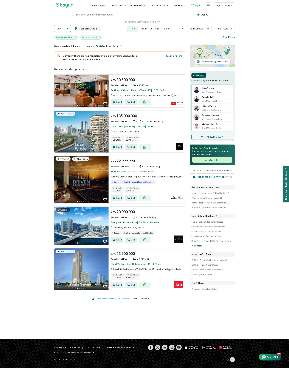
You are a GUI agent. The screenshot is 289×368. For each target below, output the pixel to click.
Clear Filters (228, 37)
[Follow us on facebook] (150, 347)
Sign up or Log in (224, 5)
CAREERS (75, 347)
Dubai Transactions (159, 5)
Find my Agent (99, 5)
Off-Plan (154, 28)
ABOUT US (60, 347)
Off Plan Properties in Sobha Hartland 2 (209, 260)
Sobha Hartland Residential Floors (207, 222)
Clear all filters (174, 55)
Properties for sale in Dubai (204, 289)
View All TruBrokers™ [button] (212, 136)
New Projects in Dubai (201, 274)
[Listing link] (120, 91)
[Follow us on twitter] (157, 347)
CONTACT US (92, 347)
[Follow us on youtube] (179, 347)
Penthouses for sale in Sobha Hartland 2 (210, 203)
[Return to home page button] (63, 5)
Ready (144, 28)
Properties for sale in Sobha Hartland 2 (209, 207)
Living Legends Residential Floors (207, 236)
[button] (62, 28)
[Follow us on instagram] (172, 347)
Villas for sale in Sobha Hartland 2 (206, 198)
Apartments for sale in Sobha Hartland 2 (210, 193)
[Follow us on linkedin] (165, 347)
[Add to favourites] (105, 104)
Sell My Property (118, 5)
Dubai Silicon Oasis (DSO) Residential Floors (212, 241)
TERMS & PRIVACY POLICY (119, 347)
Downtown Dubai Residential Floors (208, 226)
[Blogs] (195, 5)
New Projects (179, 5)
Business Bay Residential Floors (206, 231)
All (133, 28)
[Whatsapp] (145, 102)
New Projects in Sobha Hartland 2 (207, 269)
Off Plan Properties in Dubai (204, 265)
